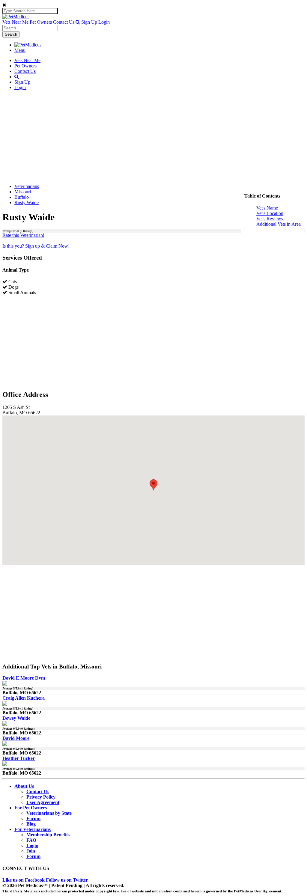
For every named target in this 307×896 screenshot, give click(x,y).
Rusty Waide (26, 202)
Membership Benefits (48, 834)
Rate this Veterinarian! (23, 235)
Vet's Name (267, 207)
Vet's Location (269, 213)
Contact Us (63, 22)
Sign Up (89, 22)
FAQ (31, 840)
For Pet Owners (30, 807)
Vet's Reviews (269, 218)
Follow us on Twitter (67, 880)
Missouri (22, 191)
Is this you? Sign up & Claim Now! (36, 246)
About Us (24, 786)
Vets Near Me (15, 22)
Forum (33, 818)
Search (11, 34)
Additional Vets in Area (278, 224)
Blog (31, 823)
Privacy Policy (40, 796)
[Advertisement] (153, 137)
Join (30, 850)
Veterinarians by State (49, 813)
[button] (78, 22)
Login (104, 22)
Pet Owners (41, 22)
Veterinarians (26, 186)
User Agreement (42, 802)
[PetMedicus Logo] (27, 44)
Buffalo (21, 197)
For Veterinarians (32, 829)
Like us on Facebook (23, 880)
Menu (19, 50)
